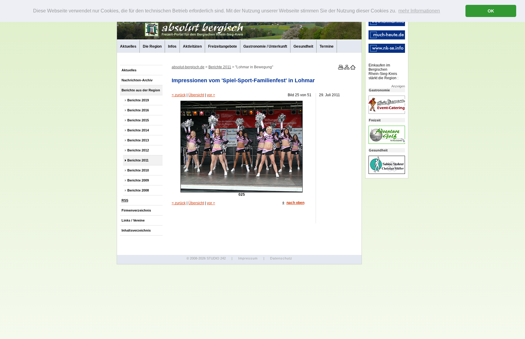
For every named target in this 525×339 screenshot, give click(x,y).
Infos (172, 46)
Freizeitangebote (222, 46)
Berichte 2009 (138, 180)
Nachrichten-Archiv (137, 80)
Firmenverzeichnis (136, 210)
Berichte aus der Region (141, 90)
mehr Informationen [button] (419, 10)
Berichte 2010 (138, 170)
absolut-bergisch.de (188, 67)
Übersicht (196, 95)
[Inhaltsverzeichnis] (346, 68)
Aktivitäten (192, 46)
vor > (211, 95)
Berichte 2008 (138, 190)
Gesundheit (303, 46)
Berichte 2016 (138, 110)
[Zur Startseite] (352, 68)
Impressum (248, 258)
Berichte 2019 (138, 100)
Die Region (152, 46)
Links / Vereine (133, 220)
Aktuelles (128, 46)
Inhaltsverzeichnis (136, 230)
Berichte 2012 (138, 150)
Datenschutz (281, 258)
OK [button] (491, 10)
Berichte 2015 (138, 120)
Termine (327, 46)
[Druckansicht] (340, 68)
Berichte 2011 (138, 160)
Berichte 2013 (138, 140)
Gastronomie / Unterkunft (265, 46)
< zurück (179, 95)
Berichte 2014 (138, 130)
